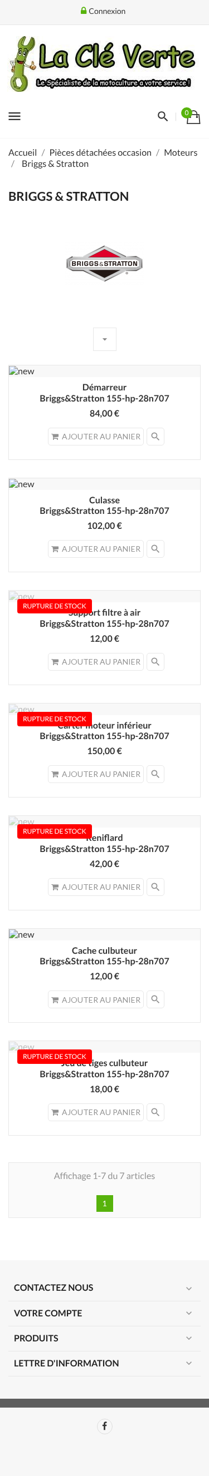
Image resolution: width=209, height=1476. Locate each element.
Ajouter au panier (101, 436)
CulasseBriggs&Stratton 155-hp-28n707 (104, 506)
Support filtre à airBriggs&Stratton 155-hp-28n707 (104, 618)
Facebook (105, 1426)
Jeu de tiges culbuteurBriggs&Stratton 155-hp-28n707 (104, 1068)
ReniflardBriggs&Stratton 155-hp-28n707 (104, 843)
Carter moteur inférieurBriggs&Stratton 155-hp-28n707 (104, 731)
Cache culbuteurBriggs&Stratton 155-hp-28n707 (104, 956)
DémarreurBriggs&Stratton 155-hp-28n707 (104, 393)
